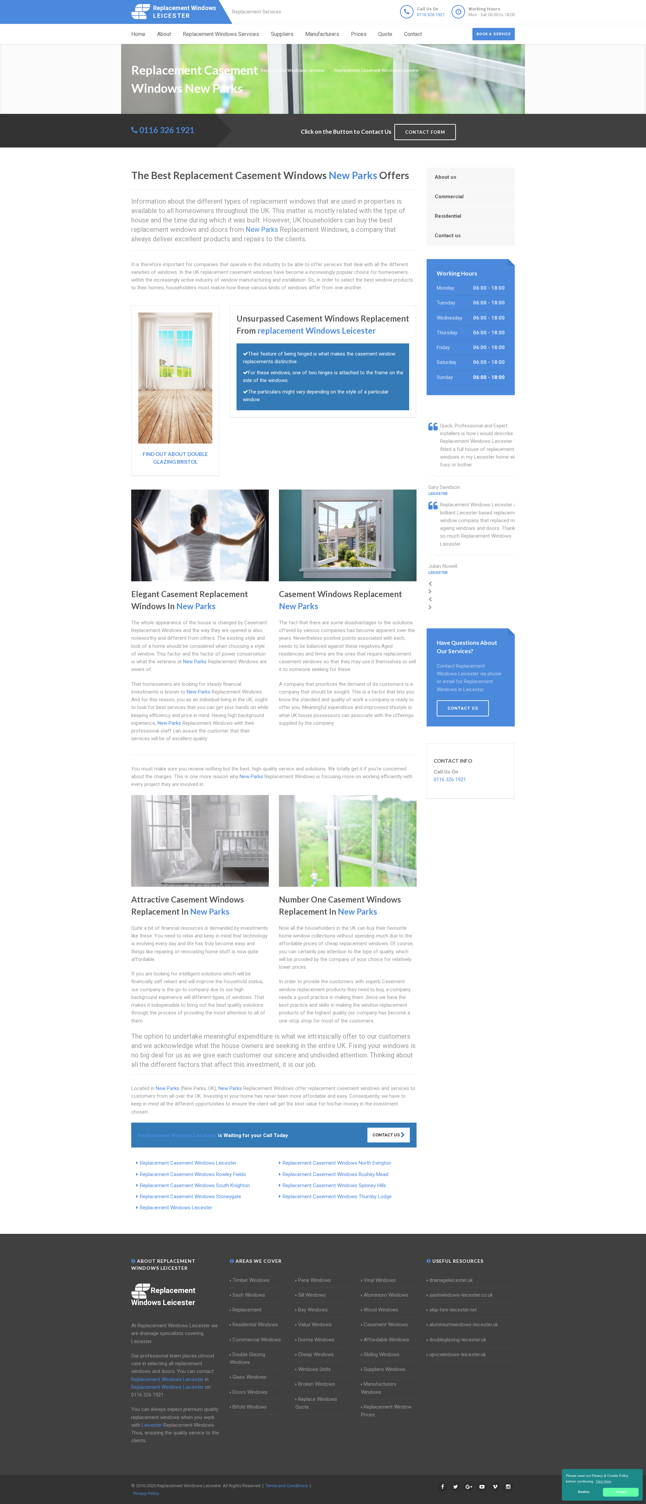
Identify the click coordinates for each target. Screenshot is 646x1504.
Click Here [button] (603, 1481)
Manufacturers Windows (378, 1388)
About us (445, 177)
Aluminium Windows (386, 1295)
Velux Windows (315, 1325)
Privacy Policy (146, 1493)
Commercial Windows (256, 1340)
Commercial (449, 197)
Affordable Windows (386, 1340)
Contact (413, 34)
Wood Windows (381, 1310)
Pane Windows (314, 1280)
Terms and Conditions (286, 1485)
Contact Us (386, 1134)
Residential (448, 216)
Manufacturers (322, 34)
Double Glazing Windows (247, 1358)
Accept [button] (621, 1492)
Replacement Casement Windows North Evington (337, 1163)
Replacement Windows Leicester (176, 1208)
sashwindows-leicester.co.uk (461, 1295)
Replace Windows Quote (316, 1403)
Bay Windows (313, 1310)
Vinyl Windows (380, 1280)
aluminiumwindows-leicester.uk (463, 1325)
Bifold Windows (249, 1407)
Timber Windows (251, 1280)
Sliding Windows (381, 1354)
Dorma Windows (316, 1340)
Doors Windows (249, 1392)
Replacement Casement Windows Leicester (188, 1163)
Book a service (493, 34)
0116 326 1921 (431, 14)
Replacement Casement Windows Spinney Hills (334, 1185)
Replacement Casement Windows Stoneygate (190, 1197)
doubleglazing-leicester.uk (457, 1340)
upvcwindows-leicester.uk (457, 1354)
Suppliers (282, 34)
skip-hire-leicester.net (453, 1310)
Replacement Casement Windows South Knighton (195, 1185)
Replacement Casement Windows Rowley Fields (193, 1174)
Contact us (448, 236)
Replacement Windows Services (221, 34)
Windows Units (314, 1369)
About (164, 34)
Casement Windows (386, 1325)
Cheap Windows (316, 1354)
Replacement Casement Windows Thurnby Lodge (337, 1197)
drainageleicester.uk (451, 1280)
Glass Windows (249, 1377)
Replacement (246, 1310)
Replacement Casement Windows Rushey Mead (335, 1174)
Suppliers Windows (384, 1369)
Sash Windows (248, 1295)
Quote (385, 34)
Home (138, 34)
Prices (358, 34)
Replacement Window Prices (386, 1411)
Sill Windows (312, 1295)
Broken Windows (316, 1384)
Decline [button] (583, 1492)
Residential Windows (255, 1325)
